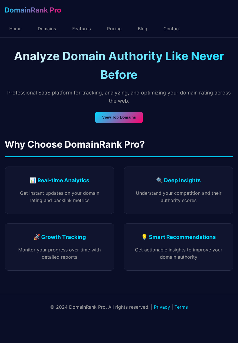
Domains (47, 28)
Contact (171, 28)
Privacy (162, 307)
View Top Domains (119, 117)
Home (15, 28)
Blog (142, 28)
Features (81, 28)
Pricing (114, 28)
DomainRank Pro (33, 10)
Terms (181, 307)
